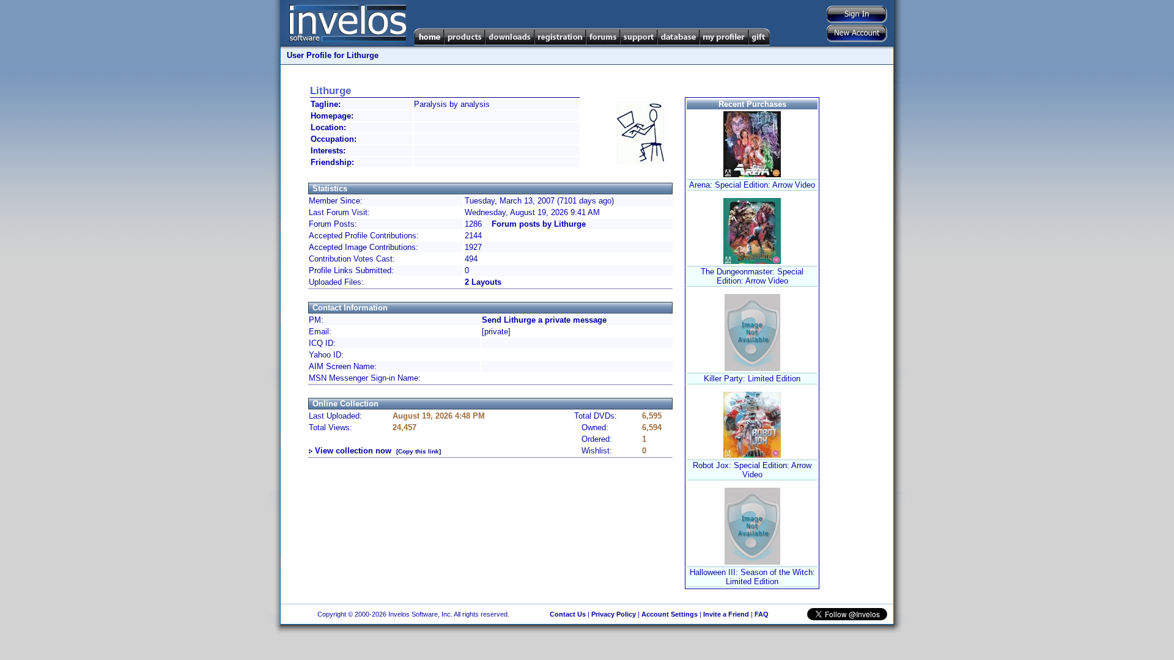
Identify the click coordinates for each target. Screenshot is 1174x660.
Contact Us (568, 614)
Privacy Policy (613, 614)
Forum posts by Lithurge (539, 224)
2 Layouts (483, 282)
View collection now (353, 450)
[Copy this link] (418, 451)
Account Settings (669, 614)
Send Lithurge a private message (544, 319)
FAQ (762, 614)
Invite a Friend (726, 614)
